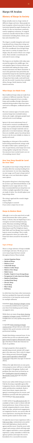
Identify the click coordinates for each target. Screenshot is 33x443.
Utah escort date (8, 422)
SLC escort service (18, 396)
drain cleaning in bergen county (20, 303)
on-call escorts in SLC (20, 401)
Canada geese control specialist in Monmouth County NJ (15, 356)
